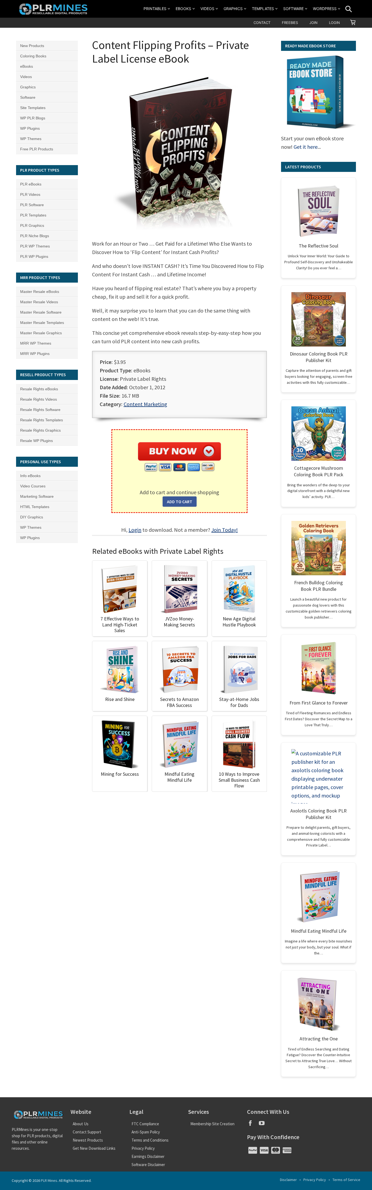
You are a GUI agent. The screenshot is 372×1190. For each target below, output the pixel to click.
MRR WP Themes (35, 343)
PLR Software (32, 205)
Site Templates (32, 108)
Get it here (306, 146)
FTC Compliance (145, 1123)
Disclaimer (288, 1179)
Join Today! (224, 529)
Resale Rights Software (40, 409)
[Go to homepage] (54, 9)
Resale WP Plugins (36, 440)
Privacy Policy (143, 1148)
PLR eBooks (30, 184)
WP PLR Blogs (32, 118)
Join (313, 22)
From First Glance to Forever (318, 703)
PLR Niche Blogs (34, 236)
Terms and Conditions (150, 1140)
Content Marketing (145, 404)
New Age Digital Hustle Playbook (239, 622)
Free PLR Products (36, 149)
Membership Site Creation (212, 1123)
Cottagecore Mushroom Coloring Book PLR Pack (318, 471)
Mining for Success (120, 774)
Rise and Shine (120, 699)
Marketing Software (37, 496)
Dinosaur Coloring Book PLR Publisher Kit (318, 357)
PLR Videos (30, 194)
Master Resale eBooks (39, 291)
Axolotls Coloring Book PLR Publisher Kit (318, 814)
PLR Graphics (32, 225)
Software (293, 8)
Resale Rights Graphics (40, 430)
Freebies (290, 22)
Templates (263, 8)
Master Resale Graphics (41, 333)
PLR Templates (33, 215)
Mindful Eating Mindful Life (179, 777)
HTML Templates (34, 507)
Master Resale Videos (39, 302)
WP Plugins (30, 128)
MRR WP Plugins (35, 353)
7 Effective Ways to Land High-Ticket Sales (119, 624)
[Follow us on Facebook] (252, 1124)
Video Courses (32, 486)
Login (334, 22)
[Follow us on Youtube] (263, 1124)
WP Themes (30, 139)
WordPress (325, 8)
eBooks (183, 8)
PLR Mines (49, 1180)
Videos (207, 8)
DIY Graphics (31, 517)
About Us (81, 1123)
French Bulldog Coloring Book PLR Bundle (318, 585)
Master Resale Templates (42, 322)
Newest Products (88, 1140)
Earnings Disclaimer (148, 1156)
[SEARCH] (348, 9)
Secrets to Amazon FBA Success (179, 702)
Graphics (233, 8)
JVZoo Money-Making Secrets (179, 622)
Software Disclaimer (148, 1164)
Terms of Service (346, 1179)
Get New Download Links (94, 1148)
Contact (262, 22)
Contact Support (87, 1132)
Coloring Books (33, 56)
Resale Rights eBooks (39, 389)
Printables (155, 8)
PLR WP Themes (35, 246)
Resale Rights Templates (41, 420)
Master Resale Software (41, 312)
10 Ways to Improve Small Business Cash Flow (239, 780)
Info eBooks (30, 476)
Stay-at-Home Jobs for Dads (239, 702)
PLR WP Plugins (34, 256)
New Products (32, 46)
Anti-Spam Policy (146, 1132)
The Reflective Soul (318, 246)
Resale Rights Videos (38, 399)
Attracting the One (319, 1039)
